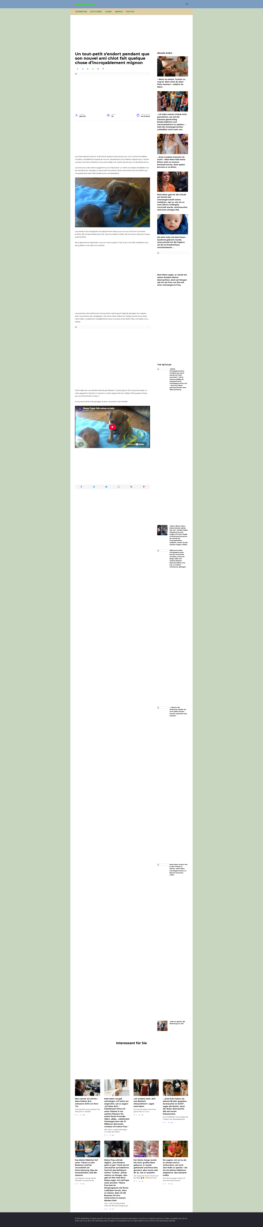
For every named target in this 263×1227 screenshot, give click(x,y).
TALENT (108, 12)
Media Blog (84, 4)
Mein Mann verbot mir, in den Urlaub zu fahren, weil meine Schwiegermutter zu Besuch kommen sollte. (179, 870)
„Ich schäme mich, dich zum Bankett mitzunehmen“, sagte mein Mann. (145, 1102)
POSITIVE (130, 12)
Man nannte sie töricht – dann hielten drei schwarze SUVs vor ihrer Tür (86, 1102)
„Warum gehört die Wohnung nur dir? (177, 1023)
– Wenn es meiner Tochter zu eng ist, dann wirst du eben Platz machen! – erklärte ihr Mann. (171, 83)
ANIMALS (119, 12)
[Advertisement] (131, 35)
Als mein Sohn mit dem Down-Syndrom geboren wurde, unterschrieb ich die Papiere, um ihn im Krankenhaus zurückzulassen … (171, 242)
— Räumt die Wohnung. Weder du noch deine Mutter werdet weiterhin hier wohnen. (178, 712)
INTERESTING (81, 12)
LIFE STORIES (96, 12)
